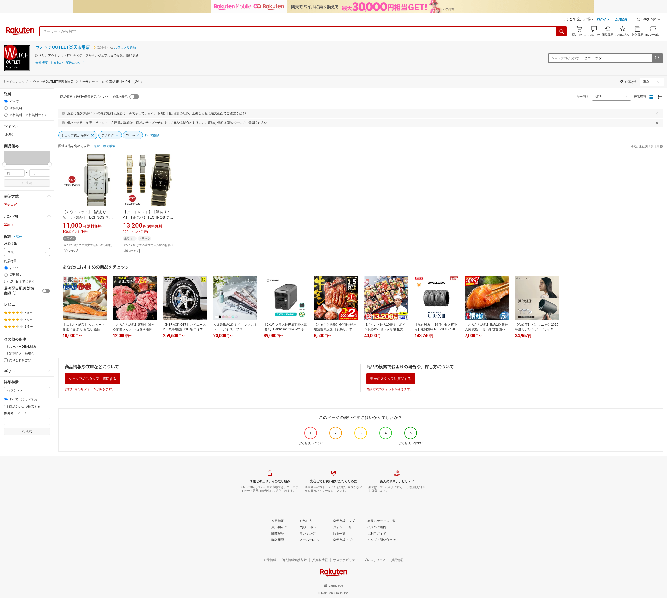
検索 (29, 183)
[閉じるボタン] (657, 113)
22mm (9, 225)
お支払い (57, 62)
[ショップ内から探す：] (657, 58)
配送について (75, 62)
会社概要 (41, 62)
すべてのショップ (15, 81)
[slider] (4, 164)
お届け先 (10, 243)
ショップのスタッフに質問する (92, 379)
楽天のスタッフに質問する (390, 379)
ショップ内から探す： (567, 58)
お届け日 (10, 261)
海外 (19, 237)
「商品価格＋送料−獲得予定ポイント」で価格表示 (92, 97)
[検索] (561, 31)
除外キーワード (15, 413)
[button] (649, 20)
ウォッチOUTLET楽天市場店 (62, 47)
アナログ (10, 204)
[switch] (46, 291)
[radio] (6, 101)
